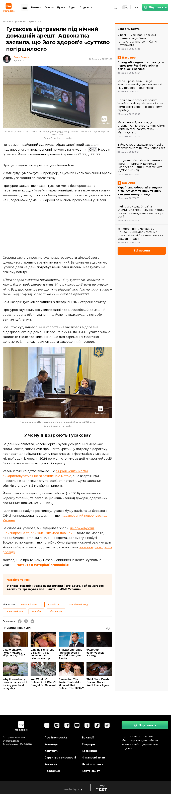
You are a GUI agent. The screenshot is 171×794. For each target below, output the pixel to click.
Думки (61, 7)
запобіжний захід (78, 604)
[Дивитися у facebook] (46, 725)
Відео (72, 7)
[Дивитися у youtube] (76, 725)
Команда (51, 744)
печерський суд (14, 611)
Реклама (50, 764)
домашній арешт (30, 604)
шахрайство (54, 604)
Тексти (49, 7)
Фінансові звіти (93, 757)
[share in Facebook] (20, 621)
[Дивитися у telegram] (66, 725)
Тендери (88, 744)
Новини (36, 7)
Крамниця (89, 750)
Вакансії (88, 737)
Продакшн (52, 770)
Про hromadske (55, 737)
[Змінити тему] (125, 7)
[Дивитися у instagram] (56, 725)
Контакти (51, 750)
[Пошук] (115, 7)
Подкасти (86, 7)
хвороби (36, 611)
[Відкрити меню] (24, 7)
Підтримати (158, 7)
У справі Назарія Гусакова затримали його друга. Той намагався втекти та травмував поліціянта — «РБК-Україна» (55, 587)
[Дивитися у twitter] (87, 725)
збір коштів (56, 611)
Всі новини (142, 250)
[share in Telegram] (32, 621)
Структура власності (60, 757)
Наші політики (92, 764)
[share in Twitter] (26, 621)
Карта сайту (91, 770)
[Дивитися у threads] (107, 725)
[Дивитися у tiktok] (97, 725)
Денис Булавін (21, 57)
